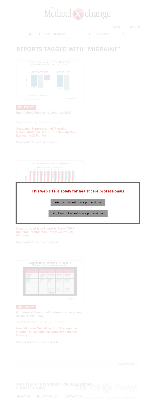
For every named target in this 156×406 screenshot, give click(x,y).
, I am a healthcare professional (78, 202)
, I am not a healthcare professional (77, 213)
